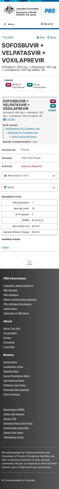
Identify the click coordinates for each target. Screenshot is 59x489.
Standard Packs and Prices (18, 423)
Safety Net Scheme (13, 414)
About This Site (11, 328)
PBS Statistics (10, 294)
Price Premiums (11, 394)
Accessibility (10, 333)
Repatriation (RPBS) (14, 409)
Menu (11, 24)
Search (48, 23)
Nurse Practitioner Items (16, 375)
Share (53, 37)
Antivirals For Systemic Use (23, 132)
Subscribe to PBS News (16, 313)
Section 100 (9, 418)
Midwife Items (11, 371)
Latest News (10, 308)
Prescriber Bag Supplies (16, 389)
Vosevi (5, 247)
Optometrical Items (13, 380)
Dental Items (10, 362)
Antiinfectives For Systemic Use (22, 128)
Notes (11, 187)
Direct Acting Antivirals (24, 136)
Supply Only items (13, 432)
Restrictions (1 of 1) (18, 175)
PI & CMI (10, 119)
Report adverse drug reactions (20, 299)
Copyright (8, 346)
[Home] (29, 11)
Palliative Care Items (14, 385)
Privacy (7, 337)
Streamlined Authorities (16, 427)
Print (42, 37)
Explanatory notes (13, 366)
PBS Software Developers (17, 304)
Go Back (8, 37)
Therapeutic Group (13, 437)
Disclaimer (9, 342)
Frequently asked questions (18, 285)
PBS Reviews (10, 290)
